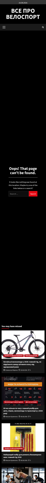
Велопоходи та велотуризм (14, 402)
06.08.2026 (24, 417)
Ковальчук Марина (11, 370)
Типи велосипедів (31, 356)
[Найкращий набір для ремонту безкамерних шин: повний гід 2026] (23, 437)
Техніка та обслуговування (14, 356)
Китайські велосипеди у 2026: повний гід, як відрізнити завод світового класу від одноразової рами (22, 364)
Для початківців (31, 402)
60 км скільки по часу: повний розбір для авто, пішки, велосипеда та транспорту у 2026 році (23, 411)
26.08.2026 (23, 370)
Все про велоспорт (23, 14)
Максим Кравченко (11, 417)
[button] (43, 27)
